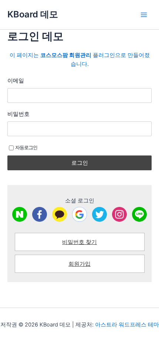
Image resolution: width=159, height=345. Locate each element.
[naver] (19, 214)
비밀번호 (18, 113)
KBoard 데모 (32, 14)
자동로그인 (26, 147)
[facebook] (39, 214)
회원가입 (79, 264)
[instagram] (119, 214)
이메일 (15, 80)
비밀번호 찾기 (79, 242)
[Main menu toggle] (144, 15)
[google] (79, 214)
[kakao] (59, 214)
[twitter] (99, 214)
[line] (139, 214)
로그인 (79, 162)
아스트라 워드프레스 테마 (127, 324)
